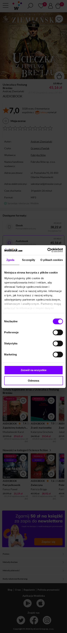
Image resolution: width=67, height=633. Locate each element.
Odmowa (33, 380)
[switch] (58, 332)
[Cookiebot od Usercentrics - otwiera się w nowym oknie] (48, 250)
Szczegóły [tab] (28, 259)
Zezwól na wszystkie (33, 370)
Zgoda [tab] (10, 259)
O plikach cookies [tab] (51, 259)
